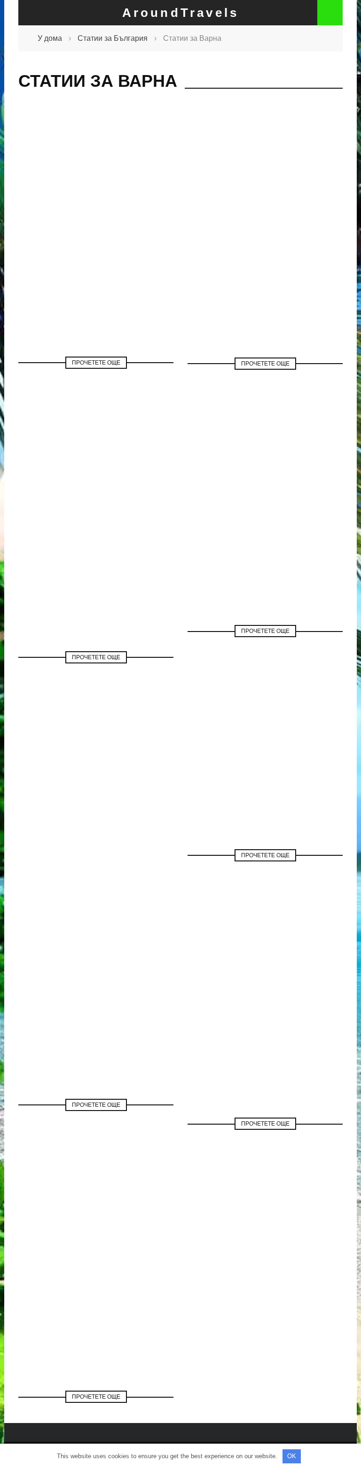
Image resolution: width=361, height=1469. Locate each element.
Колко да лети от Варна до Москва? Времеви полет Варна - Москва (265, 1016)
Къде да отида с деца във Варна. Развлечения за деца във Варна (96, 998)
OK (291, 1456)
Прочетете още (96, 362)
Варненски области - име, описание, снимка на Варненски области (265, 535)
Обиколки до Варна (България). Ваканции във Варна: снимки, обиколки (96, 1301)
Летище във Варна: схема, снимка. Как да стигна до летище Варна (265, 256)
